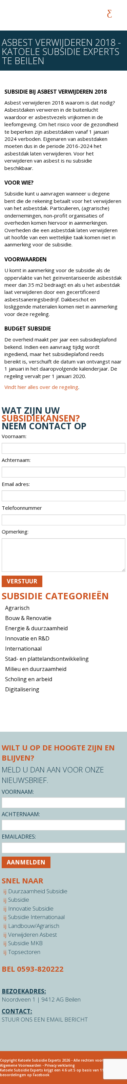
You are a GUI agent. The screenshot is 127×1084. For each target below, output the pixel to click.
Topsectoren (24, 952)
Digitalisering (22, 689)
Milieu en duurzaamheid (35, 669)
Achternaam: (21, 814)
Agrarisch (17, 608)
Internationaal (23, 648)
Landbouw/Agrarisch (33, 926)
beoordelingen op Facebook (24, 1074)
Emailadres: (19, 836)
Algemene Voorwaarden (20, 1065)
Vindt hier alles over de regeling (41, 387)
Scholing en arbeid (28, 679)
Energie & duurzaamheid (36, 628)
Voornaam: (18, 792)
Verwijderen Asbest (32, 934)
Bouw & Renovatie (28, 618)
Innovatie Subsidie (31, 908)
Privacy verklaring (60, 1065)
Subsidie (18, 899)
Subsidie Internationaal (36, 917)
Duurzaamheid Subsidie (37, 891)
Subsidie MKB (25, 943)
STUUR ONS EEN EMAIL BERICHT (45, 1019)
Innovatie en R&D (27, 638)
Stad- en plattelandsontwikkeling (47, 658)
